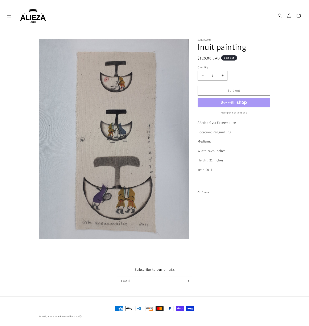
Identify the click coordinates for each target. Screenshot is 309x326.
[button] (8, 15)
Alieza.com (54, 316)
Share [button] (206, 192)
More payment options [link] (234, 112)
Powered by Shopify (71, 316)
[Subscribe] (187, 281)
